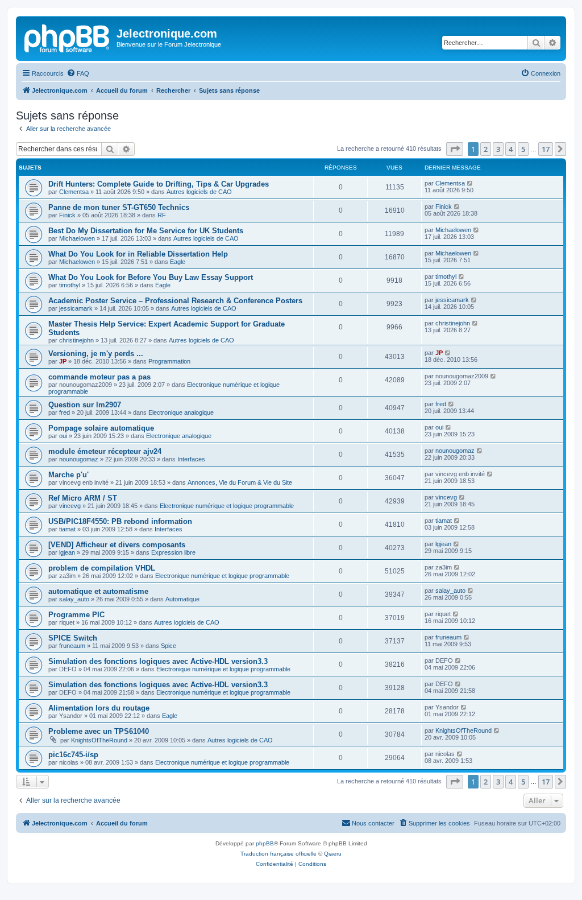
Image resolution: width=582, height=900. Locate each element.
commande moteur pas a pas (99, 377)
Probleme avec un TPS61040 (98, 731)
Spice (168, 645)
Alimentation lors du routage (98, 708)
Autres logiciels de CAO (199, 191)
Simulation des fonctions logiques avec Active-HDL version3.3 (158, 661)
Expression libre (173, 552)
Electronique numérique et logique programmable (227, 505)
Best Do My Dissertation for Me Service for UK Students (145, 230)
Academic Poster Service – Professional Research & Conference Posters (175, 300)
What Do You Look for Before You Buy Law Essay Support (150, 277)
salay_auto (74, 599)
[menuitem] (77, 73)
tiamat (67, 529)
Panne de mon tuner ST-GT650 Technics (118, 207)
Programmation (169, 361)
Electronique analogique (181, 412)
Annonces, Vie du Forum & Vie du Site (240, 482)
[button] (454, 149)
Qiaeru (333, 854)
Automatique (182, 599)
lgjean (67, 552)
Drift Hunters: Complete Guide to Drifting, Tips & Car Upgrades (158, 184)
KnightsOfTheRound (99, 740)
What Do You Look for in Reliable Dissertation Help (138, 254)
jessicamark (76, 308)
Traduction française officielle (278, 854)
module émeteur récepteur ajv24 (104, 451)
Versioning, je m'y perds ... (95, 353)
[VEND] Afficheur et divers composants (116, 544)
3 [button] (498, 149)
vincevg (70, 505)
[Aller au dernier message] (470, 183)
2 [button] (486, 149)
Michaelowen (77, 238)
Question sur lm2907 (84, 405)
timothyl (69, 285)
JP (62, 361)
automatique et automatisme (98, 591)
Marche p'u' (68, 474)
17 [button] (546, 149)
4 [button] (511, 149)
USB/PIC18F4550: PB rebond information (120, 521)
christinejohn (76, 340)
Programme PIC (76, 614)
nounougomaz (78, 459)
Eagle (177, 261)
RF (161, 215)
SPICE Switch (72, 638)
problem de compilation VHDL (101, 568)
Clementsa (74, 191)
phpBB (265, 843)
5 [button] (523, 149)
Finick (67, 215)
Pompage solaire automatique (101, 428)
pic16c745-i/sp (73, 754)
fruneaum (72, 645)
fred (64, 412)
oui (63, 435)
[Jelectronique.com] (68, 37)
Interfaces (191, 459)
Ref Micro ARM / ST (82, 498)
